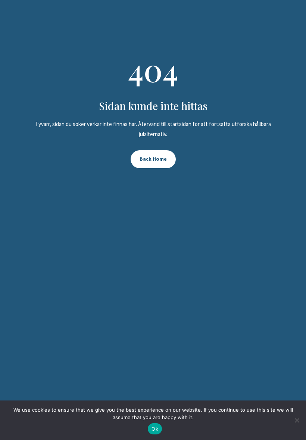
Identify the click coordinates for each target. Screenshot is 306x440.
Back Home (153, 158)
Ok (155, 429)
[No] (296, 420)
